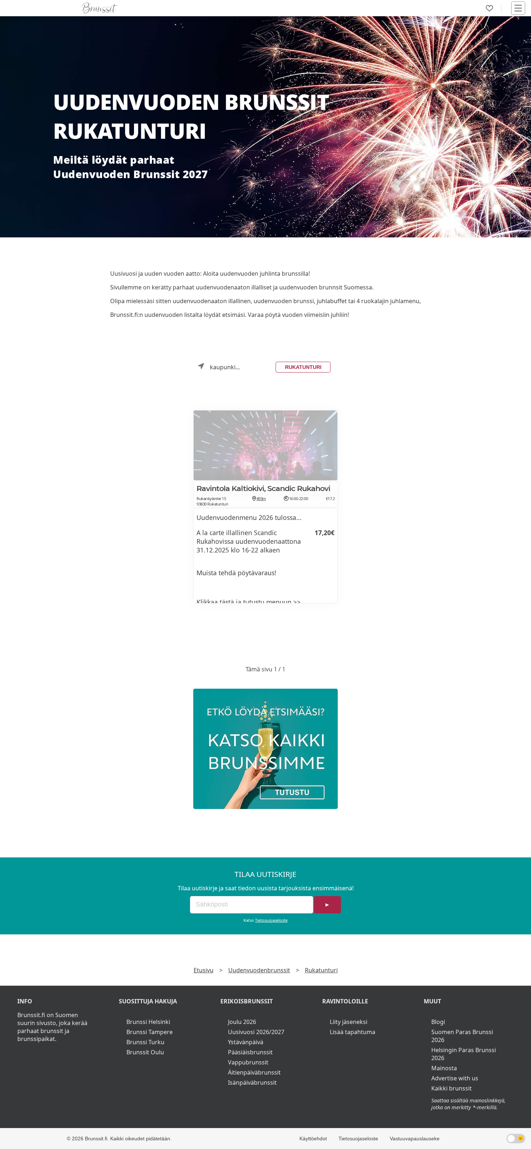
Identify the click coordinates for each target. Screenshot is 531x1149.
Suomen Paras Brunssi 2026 (462, 1036)
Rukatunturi (303, 367)
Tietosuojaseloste (271, 920)
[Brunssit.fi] (265, 749)
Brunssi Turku (145, 1042)
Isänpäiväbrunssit (252, 1082)
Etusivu (203, 970)
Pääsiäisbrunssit (250, 1052)
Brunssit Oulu (145, 1052)
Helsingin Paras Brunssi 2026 (463, 1054)
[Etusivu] (100, 8)
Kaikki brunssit (451, 1088)
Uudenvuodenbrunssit (259, 970)
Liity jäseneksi (348, 1022)
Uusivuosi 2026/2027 (256, 1032)
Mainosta (444, 1068)
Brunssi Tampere (149, 1032)
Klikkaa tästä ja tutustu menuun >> (249, 602)
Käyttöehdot (313, 1138)
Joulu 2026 (242, 1022)
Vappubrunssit (248, 1062)
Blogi (438, 1022)
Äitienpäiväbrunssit (254, 1072)
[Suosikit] (489, 8)
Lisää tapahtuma (352, 1032)
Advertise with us (454, 1078)
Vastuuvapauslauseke (415, 1138)
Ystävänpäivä (245, 1042)
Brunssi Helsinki (148, 1022)
